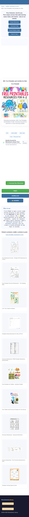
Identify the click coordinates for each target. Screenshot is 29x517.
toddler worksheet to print (12, 6)
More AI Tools (14, 34)
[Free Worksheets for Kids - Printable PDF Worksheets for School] (14, 247)
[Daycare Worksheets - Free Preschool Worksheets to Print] (14, 449)
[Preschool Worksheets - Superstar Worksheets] (14, 424)
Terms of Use (8, 503)
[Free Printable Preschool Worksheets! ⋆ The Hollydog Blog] (14, 272)
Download (15, 195)
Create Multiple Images (14, 30)
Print (15, 191)
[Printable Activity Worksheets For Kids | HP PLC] (14, 323)
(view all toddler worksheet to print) (14, 234)
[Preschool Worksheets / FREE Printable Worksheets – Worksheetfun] (14, 348)
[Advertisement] (14, 61)
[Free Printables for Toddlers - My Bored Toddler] (14, 373)
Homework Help (14, 26)
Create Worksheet (14, 22)
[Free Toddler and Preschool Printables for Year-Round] (14, 398)
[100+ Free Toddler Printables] (14, 297)
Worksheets (7, 500)
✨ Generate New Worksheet (15, 183)
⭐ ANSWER (15, 200)
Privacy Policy (7, 508)
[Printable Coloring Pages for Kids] (14, 474)
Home (2, 6)
